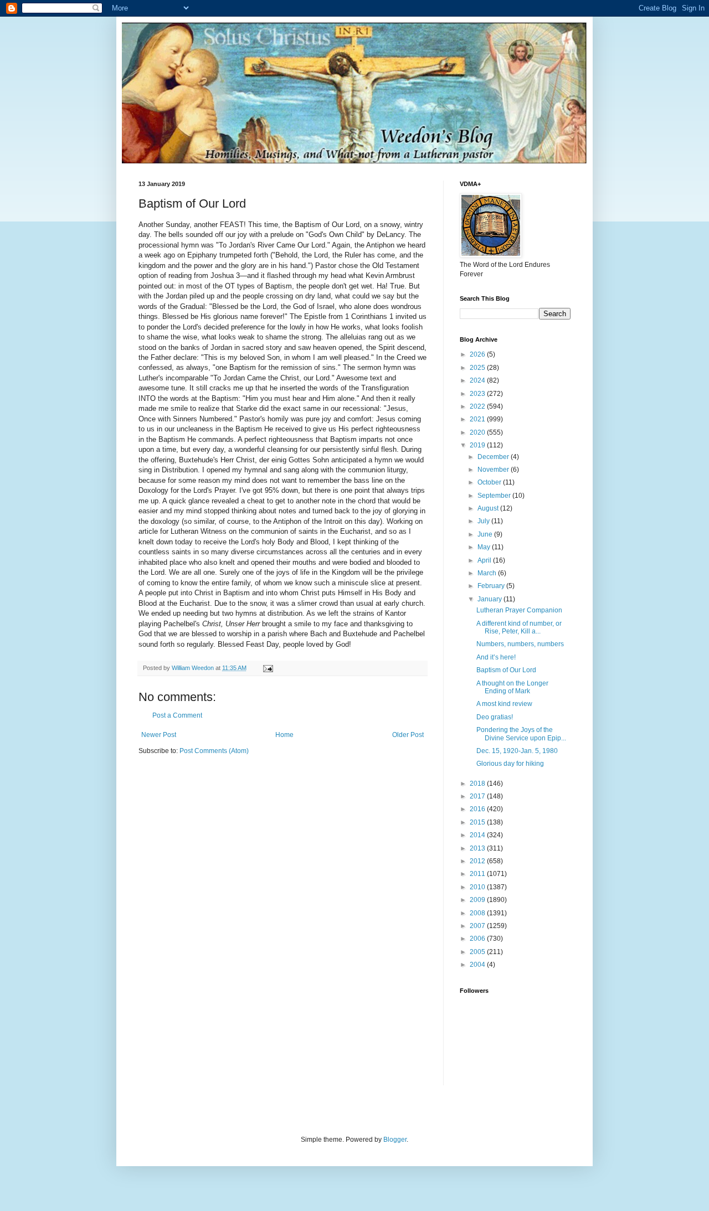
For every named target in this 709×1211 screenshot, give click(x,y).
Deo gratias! (494, 717)
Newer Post (158, 735)
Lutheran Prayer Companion (519, 610)
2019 (478, 445)
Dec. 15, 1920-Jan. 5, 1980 (517, 751)
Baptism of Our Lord (506, 670)
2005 (478, 952)
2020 (478, 432)
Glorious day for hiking (510, 763)
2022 (478, 406)
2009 (478, 900)
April (485, 560)
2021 (478, 419)
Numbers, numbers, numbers (520, 644)
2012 (478, 861)
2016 (478, 809)
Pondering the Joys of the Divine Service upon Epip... (521, 733)
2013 (478, 848)
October (490, 482)
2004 (478, 964)
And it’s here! (496, 657)
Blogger (395, 1139)
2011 (478, 874)
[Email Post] (267, 667)
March (487, 573)
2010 (478, 887)
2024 (478, 380)
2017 (478, 796)
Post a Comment (177, 715)
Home (284, 735)
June (485, 534)
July (484, 521)
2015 (478, 822)
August (488, 508)
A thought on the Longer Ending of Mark (512, 687)
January (490, 599)
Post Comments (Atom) (214, 751)
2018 (478, 783)
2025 (478, 368)
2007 (478, 926)
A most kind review (504, 704)
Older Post (408, 735)
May (484, 547)
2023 (478, 394)
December (494, 457)
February (491, 586)
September (494, 495)
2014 (478, 835)
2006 (478, 938)
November (494, 469)
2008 (478, 913)
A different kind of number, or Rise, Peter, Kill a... (519, 627)
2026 (478, 354)
